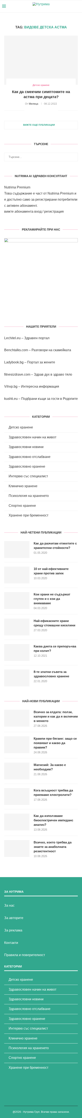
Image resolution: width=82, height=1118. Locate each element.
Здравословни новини (26, 447)
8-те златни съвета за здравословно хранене (51, 674)
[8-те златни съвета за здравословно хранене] (16, 678)
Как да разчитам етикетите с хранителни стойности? (55, 546)
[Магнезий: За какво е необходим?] (16, 771)
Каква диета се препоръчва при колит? (55, 648)
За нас (9, 905)
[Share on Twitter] (37, 110)
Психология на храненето (29, 496)
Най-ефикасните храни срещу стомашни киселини (54, 623)
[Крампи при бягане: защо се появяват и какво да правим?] (16, 744)
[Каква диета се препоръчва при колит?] (16, 652)
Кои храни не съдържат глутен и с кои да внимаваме (52, 598)
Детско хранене (21, 427)
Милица (33, 103)
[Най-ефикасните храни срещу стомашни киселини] (16, 627)
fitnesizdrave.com (17, 374)
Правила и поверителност (24, 955)
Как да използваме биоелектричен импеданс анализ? (53, 820)
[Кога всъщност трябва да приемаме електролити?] (16, 796)
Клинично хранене (23, 486)
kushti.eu (11, 398)
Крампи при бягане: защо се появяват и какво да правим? (55, 743)
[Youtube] (67, 6)
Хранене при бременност (28, 515)
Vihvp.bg (10, 386)
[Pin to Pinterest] (41, 110)
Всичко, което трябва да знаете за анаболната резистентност (52, 847)
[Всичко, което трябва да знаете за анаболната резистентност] (16, 848)
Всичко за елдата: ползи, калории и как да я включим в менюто (56, 716)
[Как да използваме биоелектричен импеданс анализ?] (16, 822)
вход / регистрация (49, 211)
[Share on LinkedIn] (46, 110)
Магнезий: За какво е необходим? (50, 767)
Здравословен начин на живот (32, 437)
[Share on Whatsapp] (50, 110)
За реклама (13, 930)
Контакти (11, 943)
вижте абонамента (18, 211)
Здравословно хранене (27, 466)
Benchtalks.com (16, 350)
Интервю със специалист (28, 476)
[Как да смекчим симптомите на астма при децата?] (41, 60)
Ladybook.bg (14, 362)
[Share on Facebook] (33, 110)
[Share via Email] (55, 110)
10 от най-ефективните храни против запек (51, 571)
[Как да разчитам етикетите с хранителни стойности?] (16, 549)
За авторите (13, 918)
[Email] (71, 6)
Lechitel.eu (12, 338)
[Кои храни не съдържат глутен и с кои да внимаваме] (16, 600)
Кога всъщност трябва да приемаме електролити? (53, 792)
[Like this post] (27, 110)
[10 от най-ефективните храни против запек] (16, 575)
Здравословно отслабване (29, 457)
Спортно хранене (22, 505)
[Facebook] (62, 6)
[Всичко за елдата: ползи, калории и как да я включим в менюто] (16, 718)
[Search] (78, 6)
